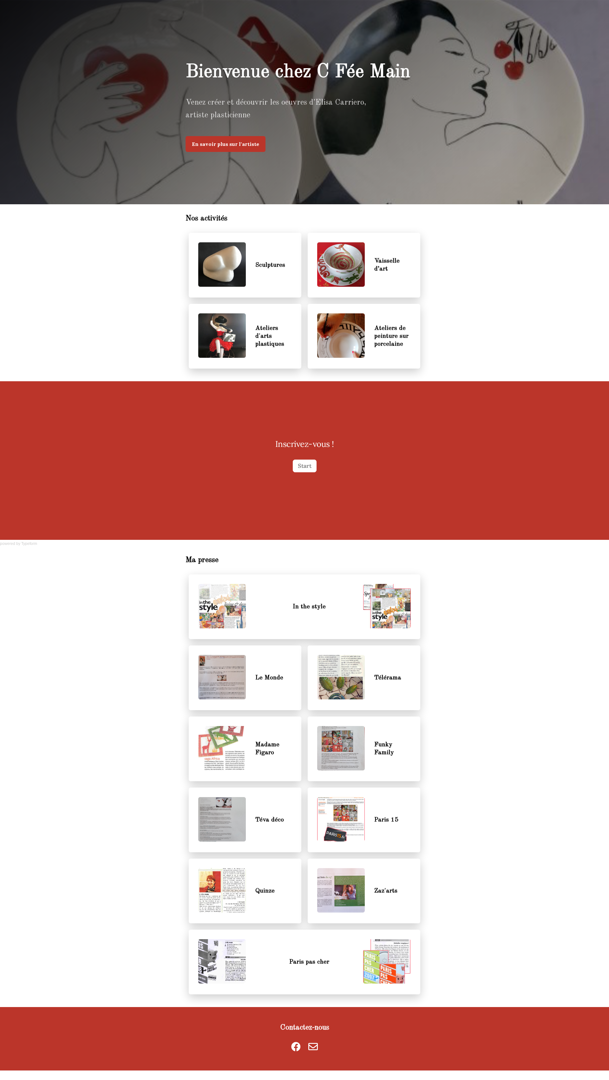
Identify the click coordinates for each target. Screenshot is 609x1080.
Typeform (29, 543)
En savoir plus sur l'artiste (225, 144)
